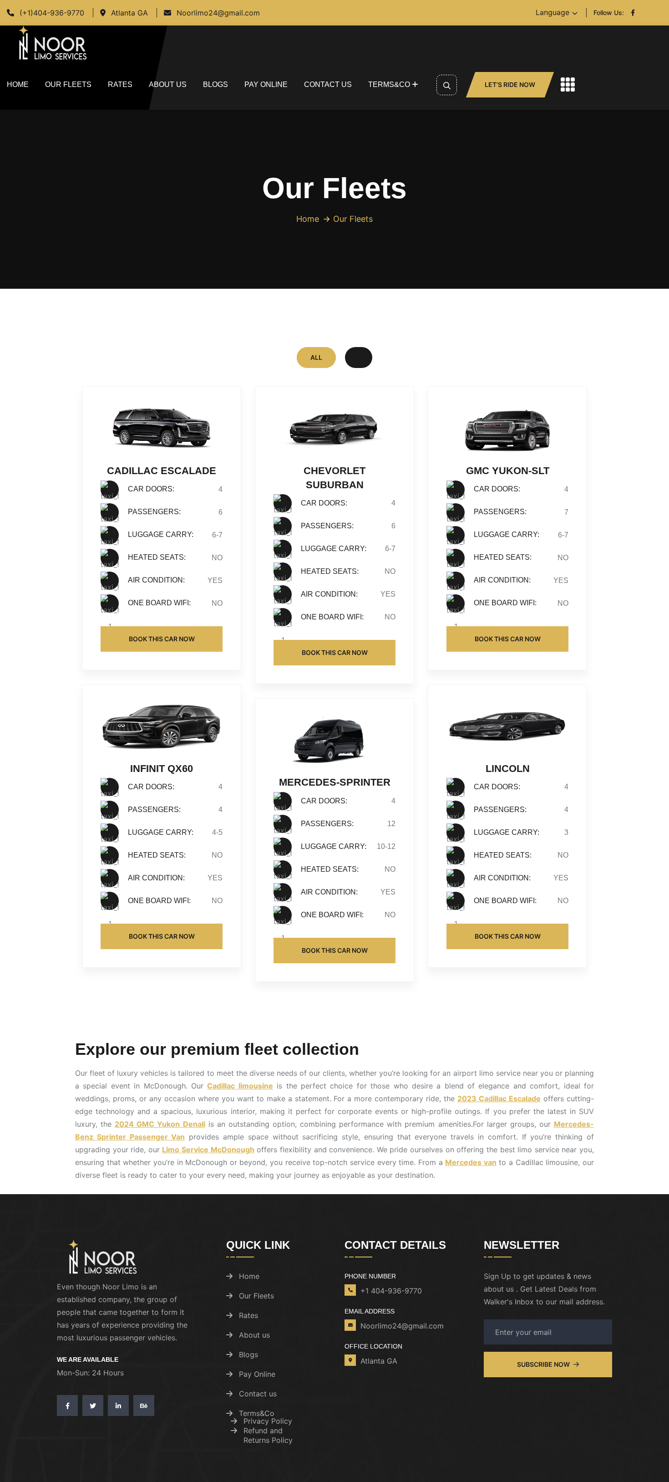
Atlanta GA (129, 12)
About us (168, 84)
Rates (120, 84)
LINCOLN (508, 768)
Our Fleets (68, 84)
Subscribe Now (544, 1364)
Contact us (328, 84)
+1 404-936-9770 (391, 1290)
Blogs (215, 84)
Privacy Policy (267, 1421)
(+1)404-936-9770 (52, 12)
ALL (316, 357)
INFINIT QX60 (161, 768)
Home (18, 84)
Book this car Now (162, 639)
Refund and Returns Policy (268, 1435)
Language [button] (552, 12)
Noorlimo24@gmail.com (218, 12)
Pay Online (266, 84)
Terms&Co (389, 84)
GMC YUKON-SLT (507, 470)
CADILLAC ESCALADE (161, 470)
